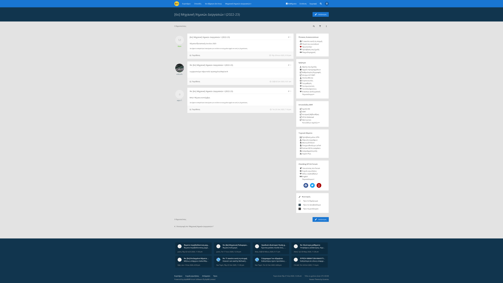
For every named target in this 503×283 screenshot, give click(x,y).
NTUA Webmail (308, 117)
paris (179, 252)
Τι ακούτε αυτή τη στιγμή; (312, 41)
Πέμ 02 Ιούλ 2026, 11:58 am (192, 252)
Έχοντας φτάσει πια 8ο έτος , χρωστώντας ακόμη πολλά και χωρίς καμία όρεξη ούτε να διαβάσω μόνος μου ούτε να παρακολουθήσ (274, 247)
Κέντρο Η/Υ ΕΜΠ (308, 75)
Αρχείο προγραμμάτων (311, 69)
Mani (179, 46)
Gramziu (325, 279)
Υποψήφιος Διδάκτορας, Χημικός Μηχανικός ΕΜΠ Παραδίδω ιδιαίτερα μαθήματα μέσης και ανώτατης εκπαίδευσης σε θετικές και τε (313, 247)
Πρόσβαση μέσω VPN (310, 137)
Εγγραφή (313, 3)
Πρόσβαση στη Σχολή (310, 49)
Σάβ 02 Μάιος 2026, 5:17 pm (269, 252)
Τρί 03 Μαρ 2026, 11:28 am (309, 252)
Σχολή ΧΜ (306, 109)
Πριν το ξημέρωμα (310, 201)
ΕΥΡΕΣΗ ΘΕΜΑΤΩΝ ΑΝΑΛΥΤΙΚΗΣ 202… (316, 258)
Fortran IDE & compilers (311, 148)
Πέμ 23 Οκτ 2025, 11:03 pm (234, 265)
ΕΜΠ (304, 111)
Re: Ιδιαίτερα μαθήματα (310, 245)
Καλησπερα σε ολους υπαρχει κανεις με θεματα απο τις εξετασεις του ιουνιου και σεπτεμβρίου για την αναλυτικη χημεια (313, 261)
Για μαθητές (307, 83)
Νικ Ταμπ (219, 265)
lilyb (179, 265)
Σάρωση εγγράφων (310, 140)
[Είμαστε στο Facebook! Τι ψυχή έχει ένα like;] (306, 185)
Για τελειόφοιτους (309, 89)
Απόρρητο (206, 276)
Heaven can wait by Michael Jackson (235, 261)
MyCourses (306, 120)
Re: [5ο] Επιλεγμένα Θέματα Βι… (197, 258)
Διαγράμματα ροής (309, 151)
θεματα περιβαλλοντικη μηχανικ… (198, 245)
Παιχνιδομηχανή (308, 52)
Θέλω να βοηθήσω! (310, 174)
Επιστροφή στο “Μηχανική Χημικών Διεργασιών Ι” (195, 226)
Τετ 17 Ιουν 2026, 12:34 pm (231, 252)
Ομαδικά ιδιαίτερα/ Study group (275, 245)
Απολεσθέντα (307, 78)
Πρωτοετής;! (307, 47)
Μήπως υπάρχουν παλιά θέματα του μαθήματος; (196, 261)
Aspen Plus (306, 154)
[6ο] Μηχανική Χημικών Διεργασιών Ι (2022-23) (207, 14)
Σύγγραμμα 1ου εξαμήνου (272, 258)
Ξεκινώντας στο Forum (311, 168)
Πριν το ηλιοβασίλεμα (312, 205)
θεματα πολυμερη (230, 247)
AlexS (296, 252)
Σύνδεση (303, 3)
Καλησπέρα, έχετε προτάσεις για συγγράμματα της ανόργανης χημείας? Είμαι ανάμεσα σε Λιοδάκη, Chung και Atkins (274, 261)
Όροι (215, 276)
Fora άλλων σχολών (310, 122)
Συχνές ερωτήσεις (309, 171)
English (305, 176)
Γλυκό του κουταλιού (310, 44)
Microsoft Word (308, 143)
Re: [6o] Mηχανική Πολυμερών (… (236, 245)
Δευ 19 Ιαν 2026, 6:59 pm (190, 265)
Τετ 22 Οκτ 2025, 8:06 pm (272, 265)
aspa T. (179, 100)
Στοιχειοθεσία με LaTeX (311, 145)
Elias (256, 252)
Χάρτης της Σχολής (309, 67)
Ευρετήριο (178, 276)
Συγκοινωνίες (307, 80)
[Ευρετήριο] (176, 3)
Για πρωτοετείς (308, 86)
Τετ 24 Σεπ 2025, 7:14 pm (309, 265)
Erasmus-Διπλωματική (311, 91)
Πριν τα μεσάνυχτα (310, 209)
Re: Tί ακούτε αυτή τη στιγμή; (235, 258)
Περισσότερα (307, 94)
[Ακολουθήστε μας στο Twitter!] (312, 185)
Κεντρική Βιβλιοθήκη (310, 114)
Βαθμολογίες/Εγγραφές (311, 72)
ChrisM (296, 265)
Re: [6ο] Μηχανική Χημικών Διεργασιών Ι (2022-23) (211, 65)
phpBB (186, 279)
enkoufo (179, 74)
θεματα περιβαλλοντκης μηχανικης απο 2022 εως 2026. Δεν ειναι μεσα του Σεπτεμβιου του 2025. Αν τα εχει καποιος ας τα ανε (196, 247)
